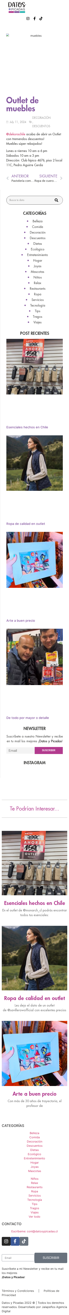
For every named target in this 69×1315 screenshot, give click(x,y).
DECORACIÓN (41, 117)
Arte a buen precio (20, 620)
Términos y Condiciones (18, 1291)
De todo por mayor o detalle (27, 718)
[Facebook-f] (34, 18)
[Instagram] (28, 18)
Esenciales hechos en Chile (27, 427)
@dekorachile (15, 134)
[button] (64, 8)
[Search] (56, 200)
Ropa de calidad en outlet (25, 524)
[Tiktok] (41, 18)
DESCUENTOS (41, 126)
